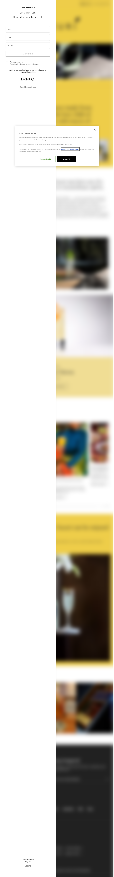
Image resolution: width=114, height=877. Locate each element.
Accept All (66, 159)
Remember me (16, 62)
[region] (57, 146)
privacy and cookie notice (70, 149)
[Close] (95, 130)
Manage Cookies (46, 159)
